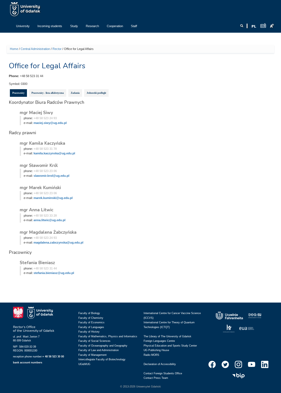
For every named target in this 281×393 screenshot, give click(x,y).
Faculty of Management (92, 354)
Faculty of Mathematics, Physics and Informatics (107, 336)
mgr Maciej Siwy (36, 113)
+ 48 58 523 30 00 (53, 356)
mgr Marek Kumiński (40, 188)
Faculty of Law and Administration (98, 350)
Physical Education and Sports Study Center (170, 345)
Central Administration (35, 49)
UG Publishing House (156, 350)
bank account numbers (27, 362)
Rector (57, 49)
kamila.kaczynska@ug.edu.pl (54, 153)
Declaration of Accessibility (160, 364)
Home (14, 49)
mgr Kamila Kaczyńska (42, 143)
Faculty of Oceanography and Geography (102, 345)
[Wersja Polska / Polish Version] (254, 26)
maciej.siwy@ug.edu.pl (50, 123)
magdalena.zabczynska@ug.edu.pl (58, 242)
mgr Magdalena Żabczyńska (48, 232)
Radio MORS (151, 354)
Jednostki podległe (96, 92)
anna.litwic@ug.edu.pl (49, 220)
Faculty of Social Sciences (94, 340)
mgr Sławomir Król (39, 165)
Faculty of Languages (91, 327)
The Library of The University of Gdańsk (167, 336)
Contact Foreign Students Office (163, 373)
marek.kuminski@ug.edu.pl (53, 198)
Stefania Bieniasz (37, 263)
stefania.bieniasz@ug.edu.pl (54, 273)
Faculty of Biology (89, 313)
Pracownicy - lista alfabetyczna (47, 92)
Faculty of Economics (91, 322)
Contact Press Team (156, 377)
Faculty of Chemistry (90, 317)
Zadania (75, 92)
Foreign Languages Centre (159, 340)
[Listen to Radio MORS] (263, 25)
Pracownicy (18, 92)
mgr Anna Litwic (36, 210)
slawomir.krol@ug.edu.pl (51, 175)
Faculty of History (89, 331)
